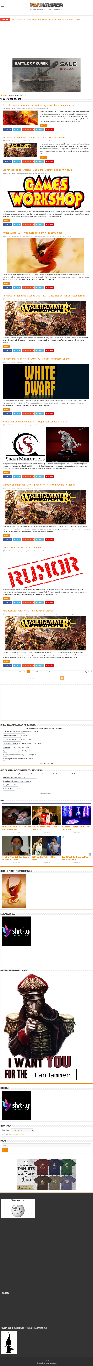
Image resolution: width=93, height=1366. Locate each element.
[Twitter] (48, 1360)
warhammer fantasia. (60, 236)
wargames (31, 425)
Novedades (32, 141)
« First (3, 672)
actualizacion (17, 236)
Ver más (43, 125)
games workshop (27, 173)
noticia (47, 614)
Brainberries (16, 832)
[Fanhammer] (46, 6)
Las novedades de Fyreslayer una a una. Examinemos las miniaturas (38, 169)
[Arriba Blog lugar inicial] (46, 75)
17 (24, 672)
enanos (28, 108)
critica (23, 108)
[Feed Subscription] (92, 100)
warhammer (41, 108)
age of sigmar (17, 108)
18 (47, 488)
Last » (49, 672)
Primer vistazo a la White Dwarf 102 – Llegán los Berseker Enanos (36, 358)
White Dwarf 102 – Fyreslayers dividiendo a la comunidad (32, 232)
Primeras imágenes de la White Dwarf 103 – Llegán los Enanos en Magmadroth (44, 295)
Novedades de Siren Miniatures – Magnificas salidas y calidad (35, 421)
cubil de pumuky (35, 236)
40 (38, 299)
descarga (43, 236)
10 (70, 236)
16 (20, 672)
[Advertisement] (46, 39)
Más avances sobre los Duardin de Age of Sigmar (28, 610)
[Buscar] (62, 678)
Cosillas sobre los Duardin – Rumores (22, 547)
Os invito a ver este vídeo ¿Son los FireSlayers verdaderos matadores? (39, 105)
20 (37, 672)
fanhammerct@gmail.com (17, 1134)
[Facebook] (46, 1360)
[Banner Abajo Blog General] (46, 1174)
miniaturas (34, 108)
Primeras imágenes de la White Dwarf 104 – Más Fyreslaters (34, 137)
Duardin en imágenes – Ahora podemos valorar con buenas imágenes (39, 484)
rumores (59, 614)
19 (32, 672)
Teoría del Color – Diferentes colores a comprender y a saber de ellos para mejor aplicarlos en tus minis (42, 19)
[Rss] (44, 1360)
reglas (38, 141)
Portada (4, 95)
